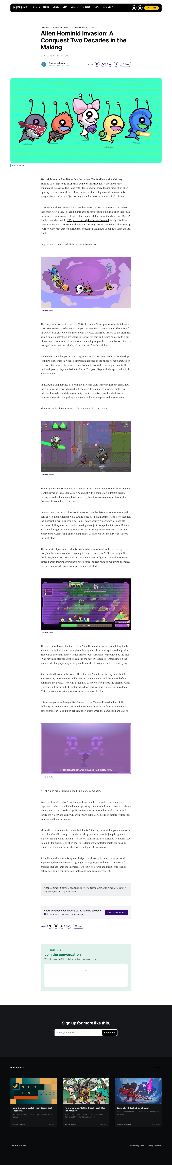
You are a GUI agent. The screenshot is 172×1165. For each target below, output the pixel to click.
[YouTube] (134, 7)
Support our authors (116, 912)
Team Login (107, 7)
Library (56, 7)
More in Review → (154, 1068)
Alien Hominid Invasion (62, 27)
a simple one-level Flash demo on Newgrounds (77, 183)
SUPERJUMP (15, 1146)
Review (45, 28)
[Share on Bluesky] (103, 64)
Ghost (142, 1146)
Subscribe (151, 8)
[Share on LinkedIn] (109, 64)
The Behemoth (81, 27)
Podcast (86, 7)
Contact (74, 7)
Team (96, 7)
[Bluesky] (140, 7)
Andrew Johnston (57, 63)
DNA (65, 7)
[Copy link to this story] (116, 64)
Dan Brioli (157, 1146)
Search (36, 7)
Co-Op (93, 27)
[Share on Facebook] (97, 64)
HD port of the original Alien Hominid (88, 220)
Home (46, 7)
